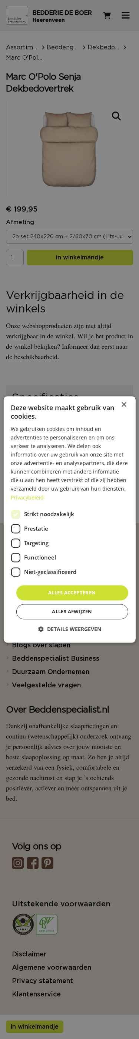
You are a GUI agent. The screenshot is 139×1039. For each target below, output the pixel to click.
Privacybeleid (27, 497)
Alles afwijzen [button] (72, 611)
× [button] (123, 405)
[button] (69, 629)
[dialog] (69, 519)
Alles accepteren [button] (72, 592)
